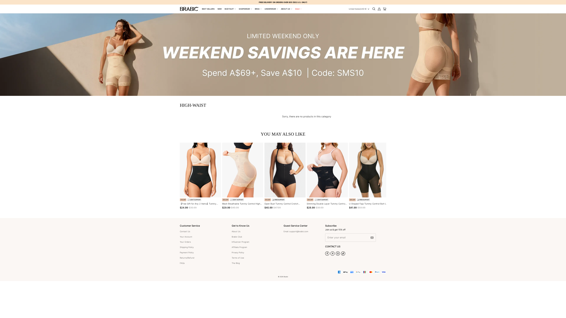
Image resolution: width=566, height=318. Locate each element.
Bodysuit (229, 9)
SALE (297, 9)
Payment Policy (187, 252)
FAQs (182, 263)
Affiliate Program (239, 247)
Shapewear (244, 9)
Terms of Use (238, 258)
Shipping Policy (187, 247)
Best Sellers (208, 9)
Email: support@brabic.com (296, 231)
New (220, 9)
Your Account (186, 237)
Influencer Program (240, 242)
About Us (285, 9)
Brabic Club (237, 237)
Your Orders (185, 242)
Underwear (270, 9)
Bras (257, 9)
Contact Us (185, 231)
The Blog (236, 263)
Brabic (286, 277)
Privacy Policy (238, 252)
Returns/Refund (187, 258)
